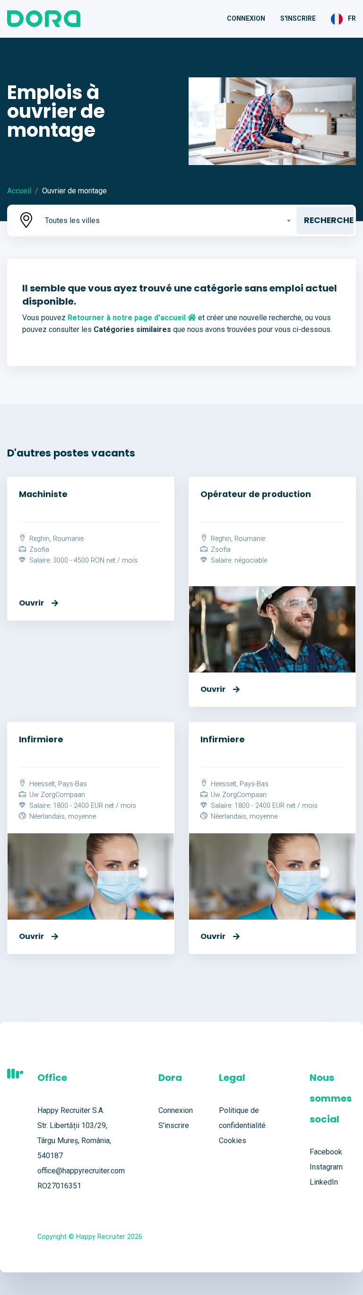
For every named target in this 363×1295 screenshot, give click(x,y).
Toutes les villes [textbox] (72, 220)
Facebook (326, 1151)
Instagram (326, 1166)
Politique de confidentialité (242, 1118)
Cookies (232, 1140)
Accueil (19, 190)
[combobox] (166, 220)
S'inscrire (298, 18)
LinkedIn (324, 1182)
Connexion (246, 18)
